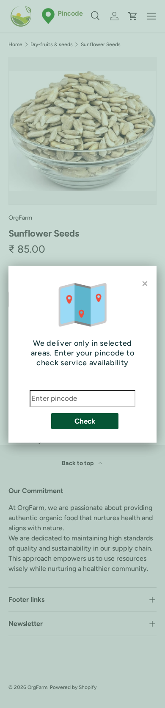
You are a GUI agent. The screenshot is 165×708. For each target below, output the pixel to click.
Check (84, 421)
